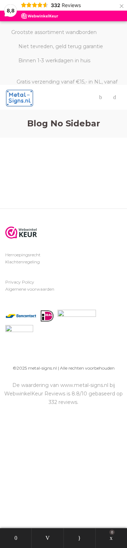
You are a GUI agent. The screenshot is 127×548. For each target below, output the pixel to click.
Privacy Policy (19, 282)
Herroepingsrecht (23, 254)
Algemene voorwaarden (29, 289)
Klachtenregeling (22, 261)
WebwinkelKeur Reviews (34, 393)
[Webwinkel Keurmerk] (21, 233)
